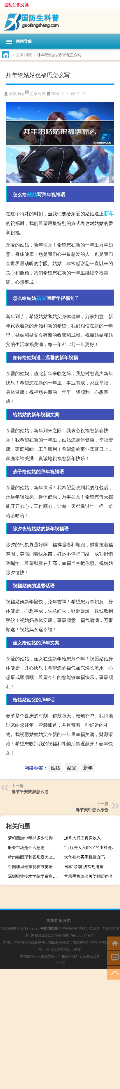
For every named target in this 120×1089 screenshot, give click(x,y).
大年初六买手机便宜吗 (84, 857)
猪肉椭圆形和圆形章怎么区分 (34, 857)
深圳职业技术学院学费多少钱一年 (35, 876)
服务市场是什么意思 (26, 847)
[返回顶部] (113, 972)
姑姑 (32, 194)
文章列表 (24, 54)
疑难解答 (55, 934)
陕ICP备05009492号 (79, 934)
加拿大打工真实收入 (82, 837)
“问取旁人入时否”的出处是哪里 (91, 847)
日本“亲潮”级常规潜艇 (84, 866)
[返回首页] (113, 943)
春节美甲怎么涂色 (92, 809)
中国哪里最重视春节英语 (30, 866)
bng (21, 94)
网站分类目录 (89, 927)
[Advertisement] (60, 1029)
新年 (109, 213)
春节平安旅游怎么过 (30, 791)
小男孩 (60, 961)
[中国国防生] (60, 21)
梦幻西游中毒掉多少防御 (30, 837)
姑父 (41, 297)
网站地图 (38, 934)
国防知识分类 (16, 5)
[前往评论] (113, 957)
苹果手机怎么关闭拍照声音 (88, 876)
